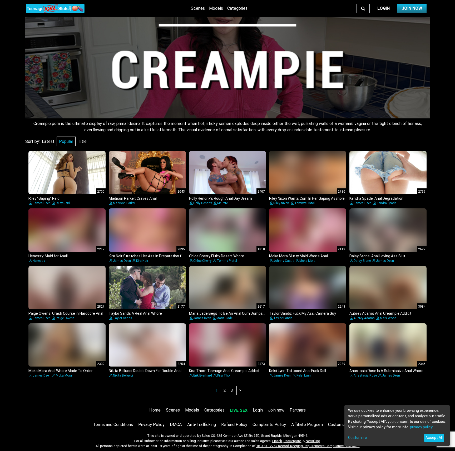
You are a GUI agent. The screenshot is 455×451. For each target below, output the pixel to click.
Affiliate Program (307, 424)
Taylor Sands (122, 318)
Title (82, 141)
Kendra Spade (386, 203)
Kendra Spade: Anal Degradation (376, 198)
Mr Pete (222, 203)
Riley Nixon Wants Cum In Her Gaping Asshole (307, 198)
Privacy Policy (151, 424)
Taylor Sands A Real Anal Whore (135, 313)
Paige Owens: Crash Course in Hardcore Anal (65, 313)
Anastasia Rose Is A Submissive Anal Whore (386, 371)
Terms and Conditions (113, 424)
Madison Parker (124, 203)
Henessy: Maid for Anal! (48, 256)
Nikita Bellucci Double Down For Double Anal (145, 371)
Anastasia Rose (365, 375)
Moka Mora (307, 261)
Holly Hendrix (202, 203)
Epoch (277, 441)
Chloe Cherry (202, 261)
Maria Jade (224, 318)
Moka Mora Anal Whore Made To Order (60, 371)
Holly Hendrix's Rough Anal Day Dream (220, 198)
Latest (48, 141)
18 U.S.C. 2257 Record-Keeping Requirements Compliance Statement (308, 446)
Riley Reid (63, 203)
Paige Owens (65, 318)
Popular (66, 141)
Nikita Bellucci (123, 375)
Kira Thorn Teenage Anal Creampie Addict (224, 371)
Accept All (434, 437)
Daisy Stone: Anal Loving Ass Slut (377, 256)
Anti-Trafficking (201, 424)
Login (383, 8)
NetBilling (313, 441)
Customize (357, 437)
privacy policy (421, 427)
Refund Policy (234, 424)
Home (155, 410)
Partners (298, 410)
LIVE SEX (239, 410)
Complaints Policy (269, 424)
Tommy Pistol (304, 203)
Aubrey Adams (364, 318)
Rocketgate (292, 441)
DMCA (176, 424)
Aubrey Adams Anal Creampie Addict (380, 313)
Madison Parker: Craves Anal (133, 198)
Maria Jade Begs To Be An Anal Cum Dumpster (228, 313)
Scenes (198, 8)
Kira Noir (142, 261)
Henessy (39, 261)
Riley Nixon (281, 203)
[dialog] (397, 425)
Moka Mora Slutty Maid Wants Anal (298, 256)
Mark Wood (388, 318)
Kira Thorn (225, 375)
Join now (276, 410)
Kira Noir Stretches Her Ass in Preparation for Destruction (157, 256)
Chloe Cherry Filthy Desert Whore (216, 256)
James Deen (42, 203)
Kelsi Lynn (303, 375)
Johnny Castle (283, 261)
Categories (237, 8)
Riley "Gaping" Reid (44, 198)
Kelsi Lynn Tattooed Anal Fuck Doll (297, 371)
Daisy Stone (362, 261)
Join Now (412, 8)
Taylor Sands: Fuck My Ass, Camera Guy (302, 313)
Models (216, 8)
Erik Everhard (202, 375)
